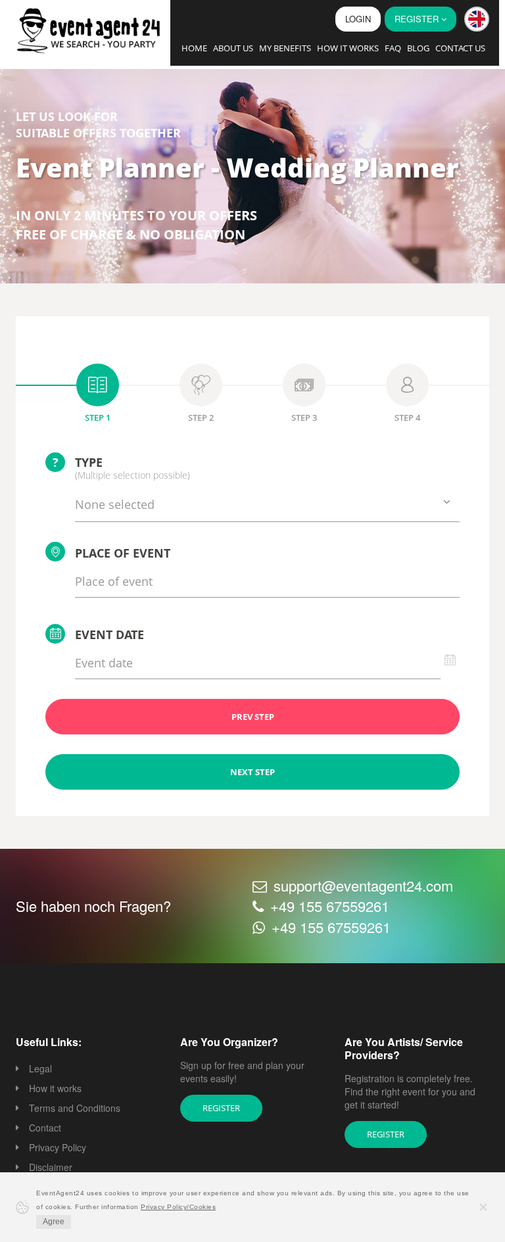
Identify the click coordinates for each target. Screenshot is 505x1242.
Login (358, 18)
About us (233, 48)
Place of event (122, 553)
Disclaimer (50, 1167)
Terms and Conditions (74, 1107)
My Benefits (285, 48)
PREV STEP (252, 717)
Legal (40, 1068)
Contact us (460, 48)
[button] (476, 19)
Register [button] (418, 18)
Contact (45, 1127)
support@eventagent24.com (363, 885)
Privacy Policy (57, 1147)
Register (221, 1108)
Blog (418, 48)
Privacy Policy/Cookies (178, 1206)
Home (194, 48)
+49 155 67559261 (329, 906)
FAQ (393, 48)
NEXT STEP (252, 772)
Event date (109, 634)
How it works (348, 48)
